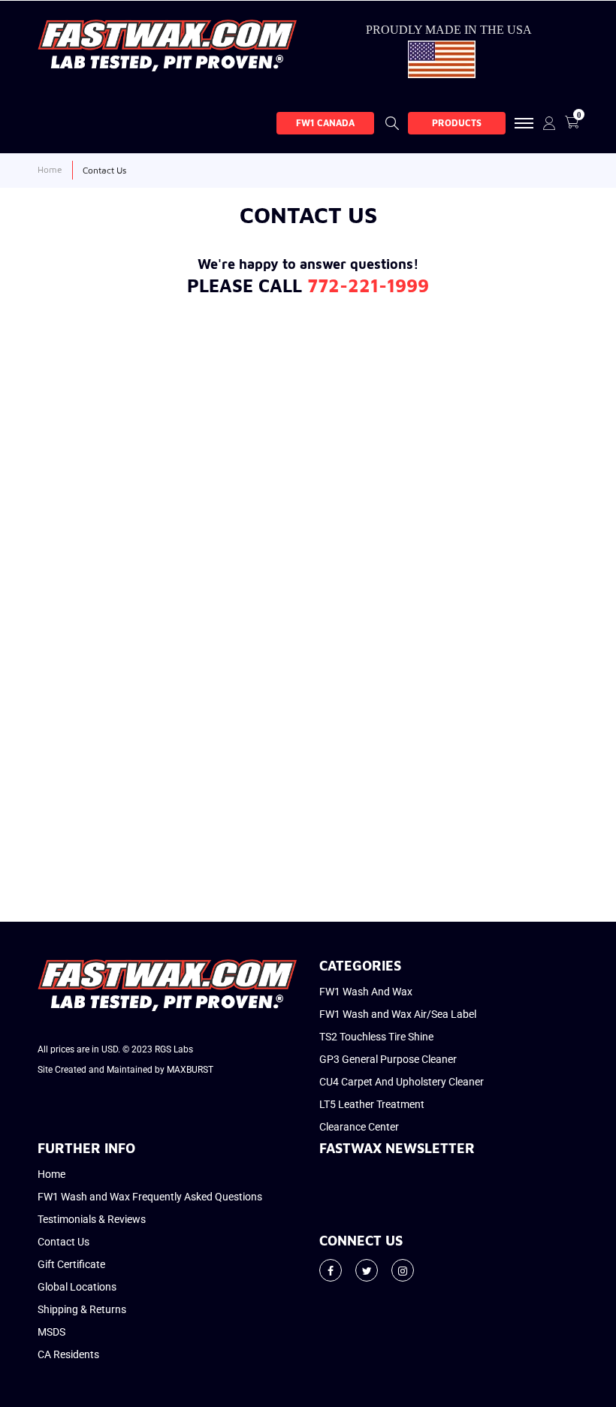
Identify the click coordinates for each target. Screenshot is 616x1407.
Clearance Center (359, 1127)
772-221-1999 (368, 285)
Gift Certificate (71, 1264)
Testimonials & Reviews (92, 1219)
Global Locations (77, 1287)
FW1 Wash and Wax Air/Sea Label (397, 1014)
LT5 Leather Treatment (371, 1104)
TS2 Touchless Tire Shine (376, 1037)
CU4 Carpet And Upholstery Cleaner (401, 1082)
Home (51, 1174)
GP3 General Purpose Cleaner (388, 1059)
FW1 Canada (325, 122)
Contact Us (63, 1242)
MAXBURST (190, 1069)
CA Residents (68, 1354)
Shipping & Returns (82, 1309)
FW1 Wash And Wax (365, 992)
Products (457, 122)
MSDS (51, 1332)
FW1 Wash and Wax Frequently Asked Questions (150, 1197)
